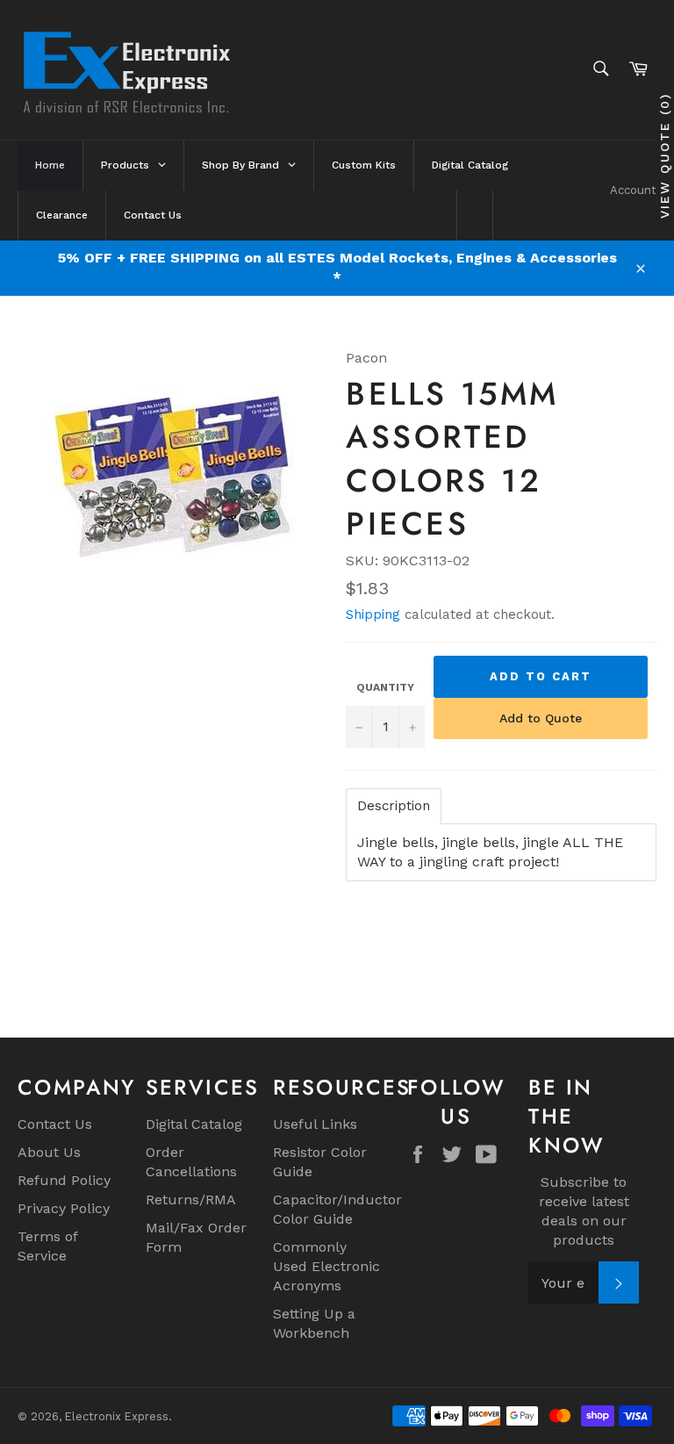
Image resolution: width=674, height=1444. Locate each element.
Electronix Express (116, 1416)
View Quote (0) (664, 156)
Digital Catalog (194, 1124)
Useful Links (315, 1124)
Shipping (373, 614)
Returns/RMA (191, 1199)
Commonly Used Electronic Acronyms (326, 1266)
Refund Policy (64, 1180)
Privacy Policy (64, 1208)
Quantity (385, 687)
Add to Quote (540, 718)
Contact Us (55, 1124)
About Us (49, 1152)
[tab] (393, 806)
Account (633, 190)
